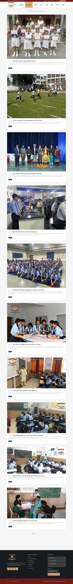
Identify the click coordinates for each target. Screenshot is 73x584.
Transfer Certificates (51, 0)
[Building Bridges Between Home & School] (36, 503)
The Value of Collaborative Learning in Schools (26, 344)
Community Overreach (32, 558)
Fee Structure (30, 564)
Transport (30, 566)
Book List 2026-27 (31, 562)
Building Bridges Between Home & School (25, 520)
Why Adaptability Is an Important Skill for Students (28, 435)
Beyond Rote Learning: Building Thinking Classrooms (28, 476)
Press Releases (31, 560)
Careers (29, 556)
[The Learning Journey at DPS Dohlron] (36, 37)
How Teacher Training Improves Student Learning (27, 173)
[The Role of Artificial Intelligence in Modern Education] (36, 266)
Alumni (45, 0)
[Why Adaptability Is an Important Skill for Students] (36, 417)
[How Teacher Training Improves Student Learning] (36, 151)
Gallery (57, 0)
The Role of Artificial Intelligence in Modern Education (28, 290)
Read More (10, 68)
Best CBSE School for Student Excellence (24, 232)
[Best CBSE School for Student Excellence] (36, 207)
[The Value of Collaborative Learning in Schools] (36, 322)
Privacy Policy (30, 568)
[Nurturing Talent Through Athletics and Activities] (36, 96)
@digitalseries (64, 581)
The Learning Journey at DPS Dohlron (24, 61)
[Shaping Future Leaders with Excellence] (36, 372)
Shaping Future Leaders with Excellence (25, 390)
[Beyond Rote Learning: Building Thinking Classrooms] (36, 460)
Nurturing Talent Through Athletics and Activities (27, 120)
